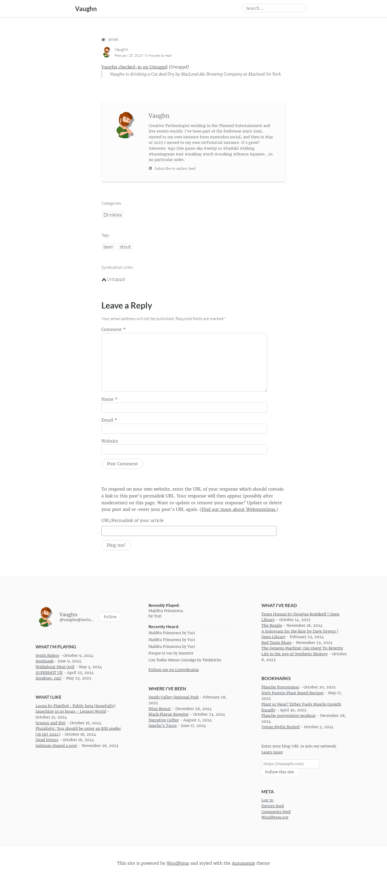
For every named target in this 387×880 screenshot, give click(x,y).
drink (112, 39)
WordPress (178, 863)
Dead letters (47, 740)
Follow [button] (110, 617)
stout (125, 246)
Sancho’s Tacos (162, 725)
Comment (113, 329)
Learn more (272, 752)
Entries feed (272, 806)
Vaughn (86, 8)
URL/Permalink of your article (132, 520)
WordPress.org (275, 817)
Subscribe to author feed (174, 168)
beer (108, 246)
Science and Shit (51, 723)
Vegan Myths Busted (280, 727)
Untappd (116, 279)
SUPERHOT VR (49, 672)
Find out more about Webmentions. (238, 509)
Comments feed (276, 811)
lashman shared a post (56, 745)
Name (109, 399)
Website (109, 441)
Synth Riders (47, 655)
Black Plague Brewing (168, 714)
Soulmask (44, 661)
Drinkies (112, 215)
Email (109, 420)
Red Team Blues (276, 642)
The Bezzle (271, 625)
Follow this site (279, 772)
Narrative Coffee (163, 720)
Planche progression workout (288, 715)
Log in (267, 800)
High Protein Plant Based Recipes (292, 693)
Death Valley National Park (173, 697)
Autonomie (243, 863)
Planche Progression (280, 687)
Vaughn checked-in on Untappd (134, 67)
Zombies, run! (49, 678)
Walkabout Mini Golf (55, 666)
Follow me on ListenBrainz (173, 669)
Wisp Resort (159, 708)
